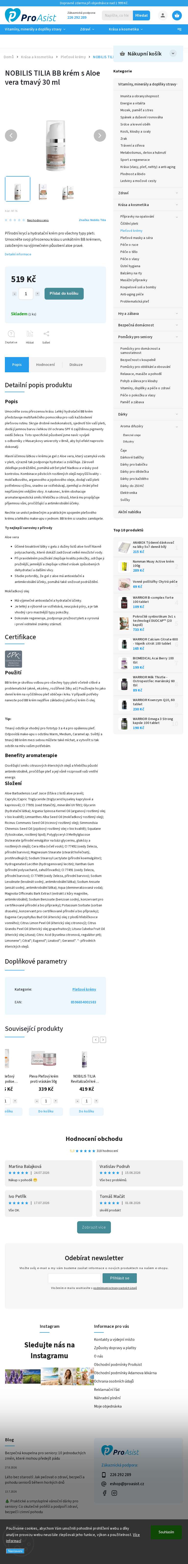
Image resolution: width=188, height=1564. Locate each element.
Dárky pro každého (134, 478)
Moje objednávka (108, 1406)
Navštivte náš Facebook (104, 1493)
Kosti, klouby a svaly (135, 131)
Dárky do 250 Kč (132, 486)
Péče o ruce (129, 244)
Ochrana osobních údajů (114, 1381)
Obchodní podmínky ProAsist (118, 1364)
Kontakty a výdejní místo (114, 1339)
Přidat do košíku (64, 293)
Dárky (123, 414)
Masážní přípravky (133, 280)
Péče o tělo (129, 251)
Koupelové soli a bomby (138, 287)
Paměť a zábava (132, 402)
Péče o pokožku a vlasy (137, 395)
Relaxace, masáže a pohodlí (141, 374)
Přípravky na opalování (137, 216)
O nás (98, 1356)
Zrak (123, 138)
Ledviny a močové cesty (138, 181)
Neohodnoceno (38, 220)
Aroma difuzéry (131, 426)
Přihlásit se (119, 1278)
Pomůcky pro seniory (135, 337)
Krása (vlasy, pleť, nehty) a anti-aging (148, 167)
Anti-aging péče (132, 294)
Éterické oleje (132, 435)
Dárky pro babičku (133, 464)
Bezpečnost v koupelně (138, 360)
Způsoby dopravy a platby (115, 1348)
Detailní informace (18, 254)
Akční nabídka (129, 512)
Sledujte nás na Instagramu (49, 1350)
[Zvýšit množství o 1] (37, 294)
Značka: (92, 220)
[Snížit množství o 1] (14, 294)
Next (104, 1040)
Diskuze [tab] (76, 364)
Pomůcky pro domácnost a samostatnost (140, 350)
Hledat (141, 15)
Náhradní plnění (107, 1398)
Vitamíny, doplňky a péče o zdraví (145, 388)
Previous (96, 1040)
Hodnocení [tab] (45, 364)
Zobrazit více (94, 1227)
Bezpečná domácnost (136, 325)
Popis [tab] (17, 364)
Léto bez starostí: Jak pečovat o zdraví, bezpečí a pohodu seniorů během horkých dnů (44, 1479)
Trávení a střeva (132, 145)
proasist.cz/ (114, 1493)
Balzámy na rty (131, 273)
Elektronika (128, 492)
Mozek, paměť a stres (136, 110)
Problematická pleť (134, 301)
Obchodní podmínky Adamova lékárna (125, 1373)
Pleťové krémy (131, 230)
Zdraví (123, 193)
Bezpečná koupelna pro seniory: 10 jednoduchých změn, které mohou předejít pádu (45, 1455)
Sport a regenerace (135, 159)
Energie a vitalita (132, 103)
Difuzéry (128, 441)
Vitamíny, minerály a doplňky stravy (147, 84)
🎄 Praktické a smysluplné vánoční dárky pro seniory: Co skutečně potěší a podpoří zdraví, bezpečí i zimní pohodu (41, 1506)
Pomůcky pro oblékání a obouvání (145, 366)
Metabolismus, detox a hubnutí (143, 152)
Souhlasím (166, 1532)
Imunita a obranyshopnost (139, 96)
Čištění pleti (129, 223)
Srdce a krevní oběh (135, 124)
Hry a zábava (128, 313)
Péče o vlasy (129, 259)
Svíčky (125, 500)
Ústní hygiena (130, 266)
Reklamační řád (106, 1389)
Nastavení (15, 1551)
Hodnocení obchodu (94, 1138)
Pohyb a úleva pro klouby (139, 381)
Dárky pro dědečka (134, 471)
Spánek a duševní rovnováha (141, 117)
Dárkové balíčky (132, 457)
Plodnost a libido (132, 174)
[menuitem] (39, 29)
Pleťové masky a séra (136, 237)
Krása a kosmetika (133, 205)
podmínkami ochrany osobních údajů (115, 1288)
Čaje (123, 450)
